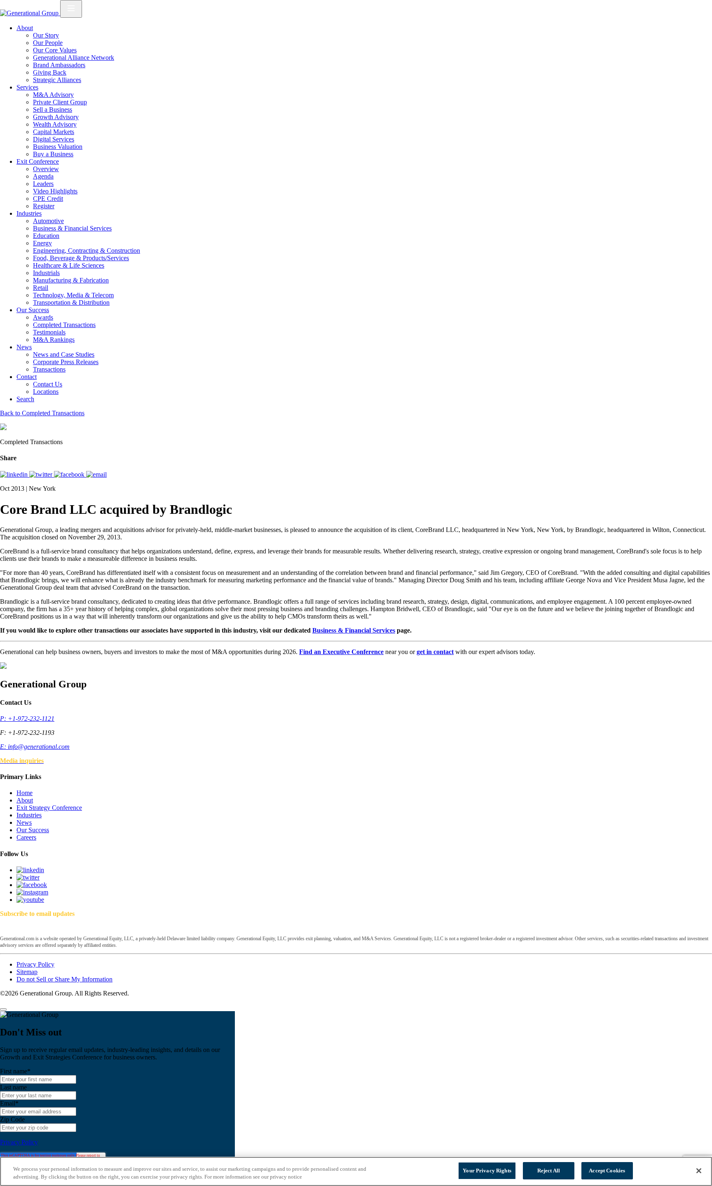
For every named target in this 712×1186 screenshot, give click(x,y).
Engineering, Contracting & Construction (86, 250)
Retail (40, 287)
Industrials (46, 272)
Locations (46, 391)
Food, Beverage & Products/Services (81, 257)
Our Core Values (55, 50)
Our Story (46, 35)
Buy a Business (53, 154)
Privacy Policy (35, 964)
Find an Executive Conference (341, 651)
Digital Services (53, 139)
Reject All (548, 1170)
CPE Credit (48, 198)
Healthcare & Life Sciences (68, 265)
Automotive (48, 220)
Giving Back (49, 72)
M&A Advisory (53, 94)
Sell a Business (52, 109)
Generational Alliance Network (73, 57)
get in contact (435, 651)
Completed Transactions (64, 324)
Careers (26, 837)
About (24, 27)
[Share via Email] (96, 474)
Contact (26, 376)
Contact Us (47, 384)
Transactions (49, 369)
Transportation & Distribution (71, 302)
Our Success (32, 309)
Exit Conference (37, 161)
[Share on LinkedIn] (14, 474)
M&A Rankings (54, 339)
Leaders (43, 183)
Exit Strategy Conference (49, 807)
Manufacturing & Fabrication (71, 280)
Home (24, 792)
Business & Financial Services (72, 228)
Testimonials (49, 332)
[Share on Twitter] (41, 474)
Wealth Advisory (55, 124)
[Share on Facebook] (70, 474)
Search (25, 398)
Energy (42, 243)
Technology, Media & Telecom (73, 295)
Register (43, 205)
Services (27, 87)
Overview (46, 168)
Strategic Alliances (57, 79)
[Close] (3, 1009)
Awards (43, 317)
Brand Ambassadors (59, 64)
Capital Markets (53, 131)
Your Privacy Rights (487, 1170)
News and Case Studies (63, 354)
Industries (29, 213)
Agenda (43, 176)
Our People (48, 42)
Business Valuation (57, 146)
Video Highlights (55, 191)
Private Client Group (60, 102)
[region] (356, 1171)
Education (46, 235)
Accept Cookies (607, 1170)
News (24, 347)
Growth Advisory (56, 116)
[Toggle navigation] (71, 9)
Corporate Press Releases (65, 361)
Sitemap (26, 971)
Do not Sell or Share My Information (64, 979)
